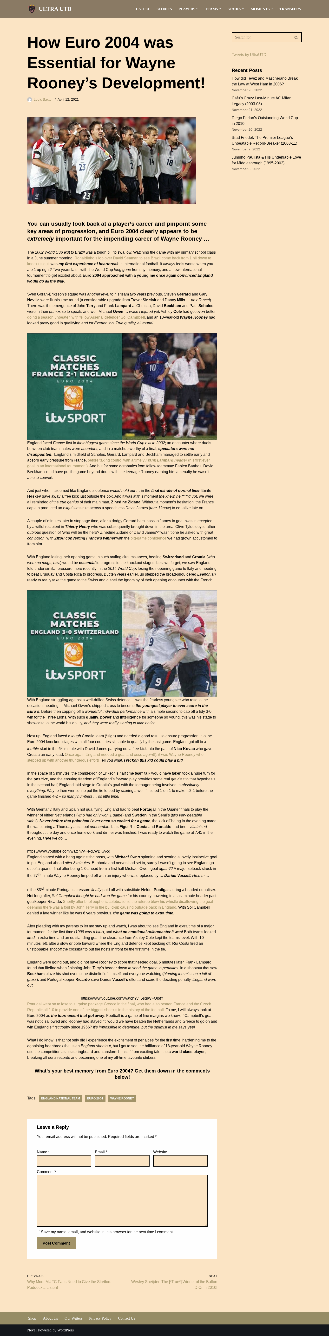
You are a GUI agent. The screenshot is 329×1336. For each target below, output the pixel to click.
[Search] (296, 37)
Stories (164, 9)
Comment (46, 1172)
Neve (31, 1330)
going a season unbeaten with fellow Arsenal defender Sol (86, 317)
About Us (50, 1318)
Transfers (290, 9)
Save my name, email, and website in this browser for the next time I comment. (107, 1232)
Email (101, 1152)
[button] (197, 9)
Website (160, 1152)
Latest (143, 9)
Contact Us (126, 1318)
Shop (32, 1318)
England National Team (60, 1098)
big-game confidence (148, 538)
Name (43, 1152)
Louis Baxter (43, 99)
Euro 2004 (95, 1098)
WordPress (65, 1330)
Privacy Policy (100, 1318)
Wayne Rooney (122, 1098)
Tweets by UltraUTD (249, 55)
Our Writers (73, 1318)
